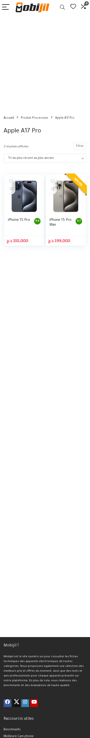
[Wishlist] (73, 7)
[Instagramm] (25, 703)
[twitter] (16, 703)
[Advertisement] (45, 62)
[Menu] (6, 7)
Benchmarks (12, 730)
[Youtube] (34, 703)
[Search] (62, 7)
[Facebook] (7, 703)
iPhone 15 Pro (19, 220)
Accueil (9, 118)
